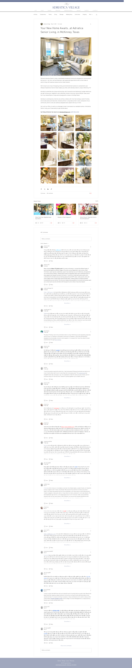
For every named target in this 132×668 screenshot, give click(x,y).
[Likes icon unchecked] (45, 261)
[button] (96, 14)
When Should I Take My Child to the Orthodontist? (88, 218)
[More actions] (90, 24)
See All (96, 201)
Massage (61, 14)
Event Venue (77, 14)
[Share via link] (51, 189)
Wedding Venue (69, 14)
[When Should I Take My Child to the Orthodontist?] (88, 209)
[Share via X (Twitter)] (44, 189)
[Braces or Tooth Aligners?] (66, 209)
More (90, 14)
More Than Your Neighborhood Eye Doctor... (43, 218)
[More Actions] (90, 247)
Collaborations (43, 14)
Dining (55, 14)
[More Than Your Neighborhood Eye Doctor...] (44, 209)
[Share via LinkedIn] (48, 189)
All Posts (35, 14)
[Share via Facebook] (41, 189)
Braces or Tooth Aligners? (64, 217)
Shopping (84, 14)
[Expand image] (49, 123)
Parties (50, 14)
